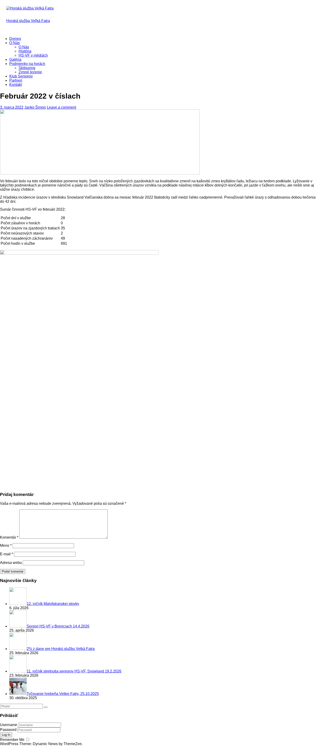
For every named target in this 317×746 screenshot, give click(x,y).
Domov (15, 39)
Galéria (15, 59)
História (25, 51)
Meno (6, 545)
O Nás (14, 43)
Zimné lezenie (30, 72)
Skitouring (27, 68)
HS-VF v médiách (33, 55)
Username (8, 725)
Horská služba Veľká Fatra (28, 21)
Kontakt (15, 85)
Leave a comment (61, 107)
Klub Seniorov (21, 76)
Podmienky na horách (27, 64)
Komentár (9, 537)
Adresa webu (11, 563)
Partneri (15, 80)
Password (8, 730)
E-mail (6, 554)
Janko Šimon (35, 107)
